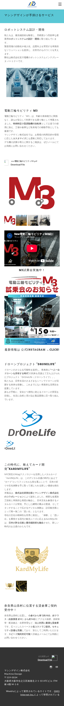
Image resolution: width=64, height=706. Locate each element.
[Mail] (56, 667)
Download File (18, 164)
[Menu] (60, 4)
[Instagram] (50, 667)
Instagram (36, 349)
